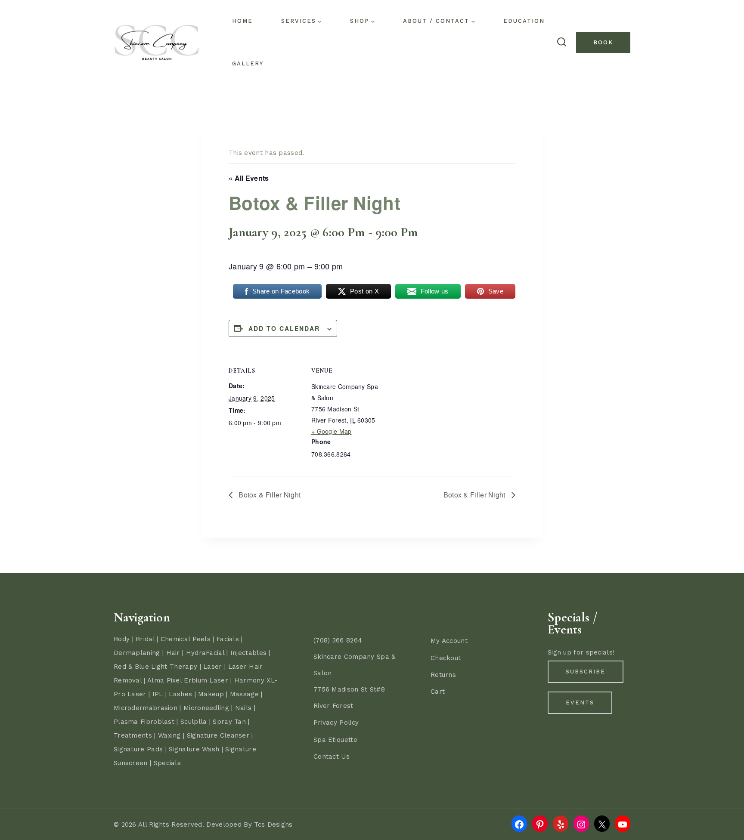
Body (122, 639)
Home (242, 21)
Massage (244, 694)
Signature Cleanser (218, 735)
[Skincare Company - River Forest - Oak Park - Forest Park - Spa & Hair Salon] (157, 42)
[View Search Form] (561, 42)
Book (603, 42)
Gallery (248, 63)
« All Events (249, 178)
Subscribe (585, 671)
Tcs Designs (273, 824)
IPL (157, 694)
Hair (173, 653)
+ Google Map (331, 431)
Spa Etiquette (335, 740)
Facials (228, 639)
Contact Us (331, 756)
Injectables (248, 653)
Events (580, 702)
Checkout (446, 658)
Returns (443, 675)
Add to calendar (284, 328)
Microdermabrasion (145, 708)
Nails (243, 708)
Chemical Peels (186, 639)
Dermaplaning (137, 653)
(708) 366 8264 (337, 640)
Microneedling (206, 708)
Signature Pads (138, 749)
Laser (212, 666)
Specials (167, 763)
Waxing (169, 735)
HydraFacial (205, 653)
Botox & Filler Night (269, 495)
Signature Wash (194, 749)
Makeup (211, 694)
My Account (449, 641)
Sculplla (193, 722)
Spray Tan (229, 722)
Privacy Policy (336, 722)
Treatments (133, 735)
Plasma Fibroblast (144, 722)
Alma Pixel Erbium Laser (187, 680)
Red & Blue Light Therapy (155, 666)
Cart (438, 691)
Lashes (180, 694)
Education (524, 21)
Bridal (145, 639)
